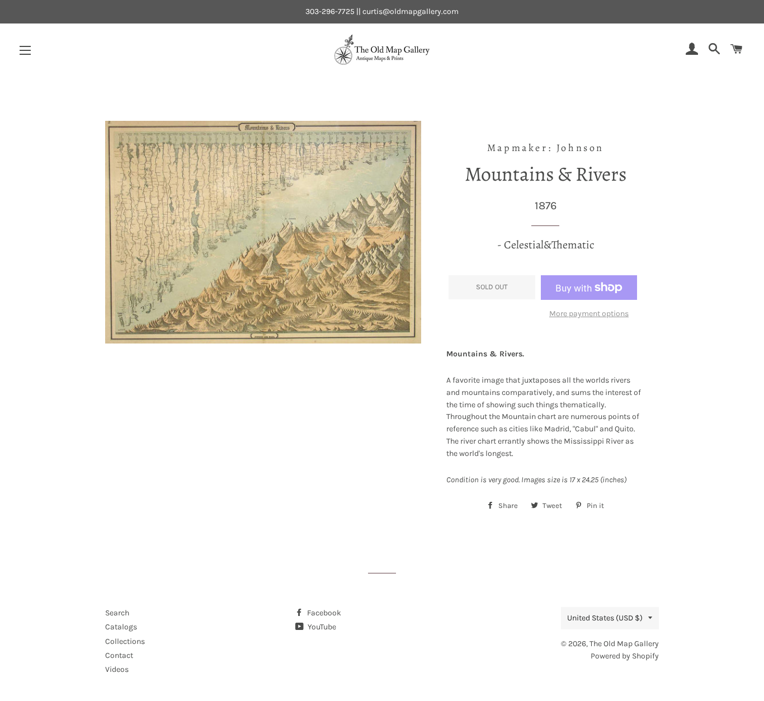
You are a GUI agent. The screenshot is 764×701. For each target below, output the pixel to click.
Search (117, 613)
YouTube (321, 627)
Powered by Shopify (625, 656)
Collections (125, 641)
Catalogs (121, 627)
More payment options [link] (589, 313)
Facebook (323, 613)
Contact (119, 655)
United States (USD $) (605, 618)
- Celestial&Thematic (545, 244)
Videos (117, 669)
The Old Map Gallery (624, 643)
